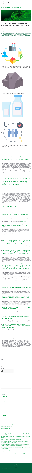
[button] (8, 2)
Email (2, 359)
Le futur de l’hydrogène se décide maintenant (8, 424)
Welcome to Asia (3, 420)
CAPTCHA (2, 368)
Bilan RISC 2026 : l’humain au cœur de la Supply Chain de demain (11, 439)
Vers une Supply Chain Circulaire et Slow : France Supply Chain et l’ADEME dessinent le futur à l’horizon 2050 (15, 407)
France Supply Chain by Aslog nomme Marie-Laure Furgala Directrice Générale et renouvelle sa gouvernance (15, 437)
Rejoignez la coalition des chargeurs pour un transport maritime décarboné (12, 422)
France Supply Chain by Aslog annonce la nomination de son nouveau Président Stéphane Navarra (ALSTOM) (15, 451)
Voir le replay (3, 31)
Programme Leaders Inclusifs (5, 428)
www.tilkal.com (23, 221)
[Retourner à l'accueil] (2, 2)
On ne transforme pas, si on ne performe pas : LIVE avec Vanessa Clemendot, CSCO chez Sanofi (16, 398)
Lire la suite (3, 394)
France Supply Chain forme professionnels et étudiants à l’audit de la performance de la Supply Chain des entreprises (15, 448)
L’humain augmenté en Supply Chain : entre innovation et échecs (11, 401)
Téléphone (3, 363)
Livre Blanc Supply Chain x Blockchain (13, 37)
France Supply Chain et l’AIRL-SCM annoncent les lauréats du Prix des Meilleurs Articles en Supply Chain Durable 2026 (15, 434)
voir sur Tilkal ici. (11, 285)
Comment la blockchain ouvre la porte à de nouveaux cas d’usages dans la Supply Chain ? (15, 24)
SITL (1, 417)
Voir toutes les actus (4, 381)
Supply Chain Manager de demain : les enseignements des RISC (11, 404)
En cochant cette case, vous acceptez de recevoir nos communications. (13, 366)
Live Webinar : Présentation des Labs (6, 426)
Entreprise (3, 355)
